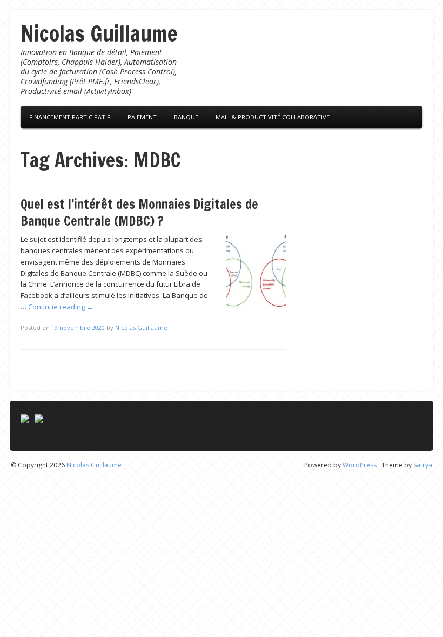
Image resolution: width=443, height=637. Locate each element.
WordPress (360, 465)
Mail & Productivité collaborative (273, 117)
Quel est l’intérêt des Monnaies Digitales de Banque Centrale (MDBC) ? (139, 212)
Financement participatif (69, 117)
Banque (186, 117)
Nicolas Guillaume (99, 33)
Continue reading (60, 306)
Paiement (142, 117)
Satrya (422, 465)
